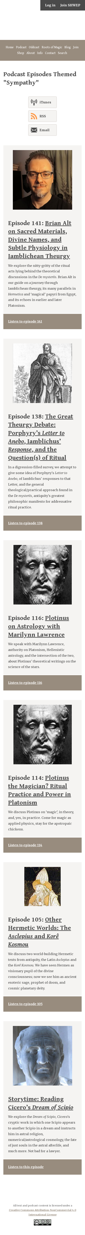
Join (75, 47)
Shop (20, 53)
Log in (50, 5)
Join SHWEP (70, 5)
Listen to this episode (26, 1167)
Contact (50, 53)
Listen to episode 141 (25, 321)
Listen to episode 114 (25, 845)
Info (40, 53)
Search (62, 53)
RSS (43, 116)
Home (10, 47)
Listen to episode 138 (25, 523)
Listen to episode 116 (25, 683)
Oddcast (34, 47)
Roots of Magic (52, 47)
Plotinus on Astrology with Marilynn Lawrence (38, 626)
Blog (67, 47)
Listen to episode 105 (25, 1004)
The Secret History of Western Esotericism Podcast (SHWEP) (42, 25)
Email (45, 130)
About (30, 53)
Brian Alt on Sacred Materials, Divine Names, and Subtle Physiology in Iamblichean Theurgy (39, 240)
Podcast (21, 47)
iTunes (45, 102)
